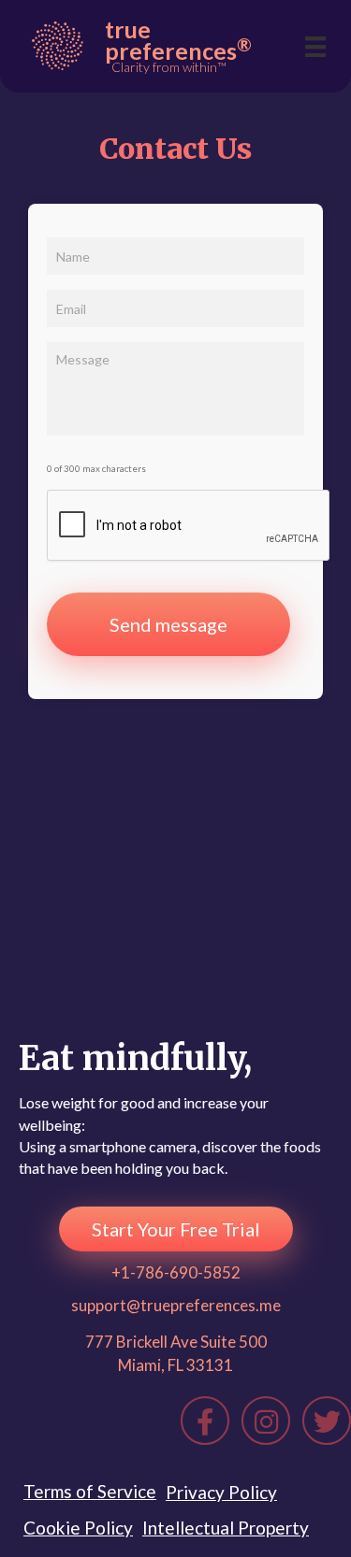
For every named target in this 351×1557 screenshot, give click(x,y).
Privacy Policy (221, 1492)
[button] (176, 1229)
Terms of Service (89, 1491)
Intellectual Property (225, 1527)
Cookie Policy (78, 1527)
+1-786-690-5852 (176, 1272)
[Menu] (315, 46)
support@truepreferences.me (176, 1305)
